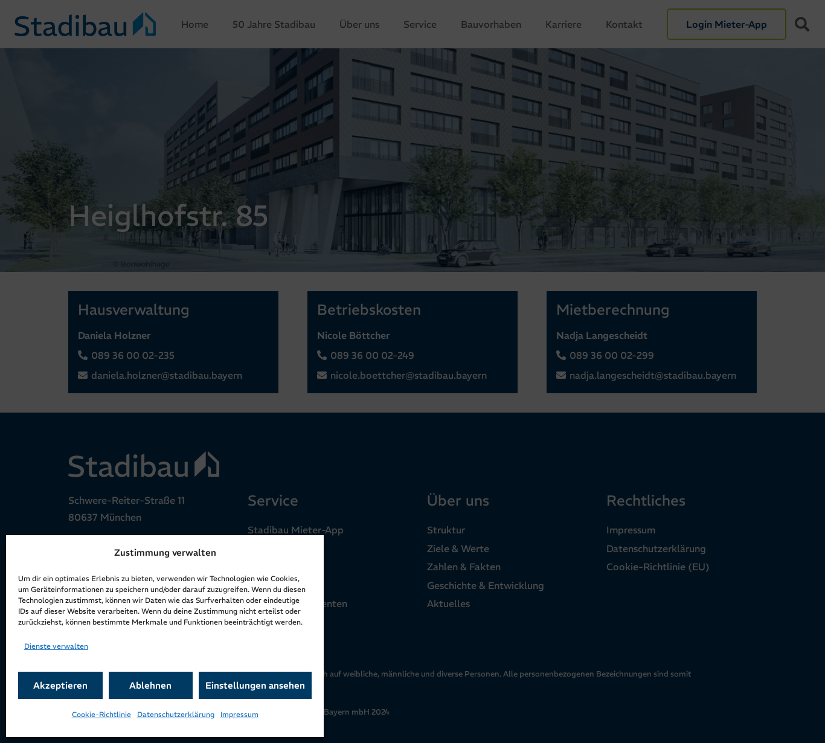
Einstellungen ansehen (255, 685)
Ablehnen (150, 685)
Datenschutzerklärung (175, 714)
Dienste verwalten (56, 646)
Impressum (239, 714)
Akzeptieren (60, 685)
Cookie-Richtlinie (101, 714)
